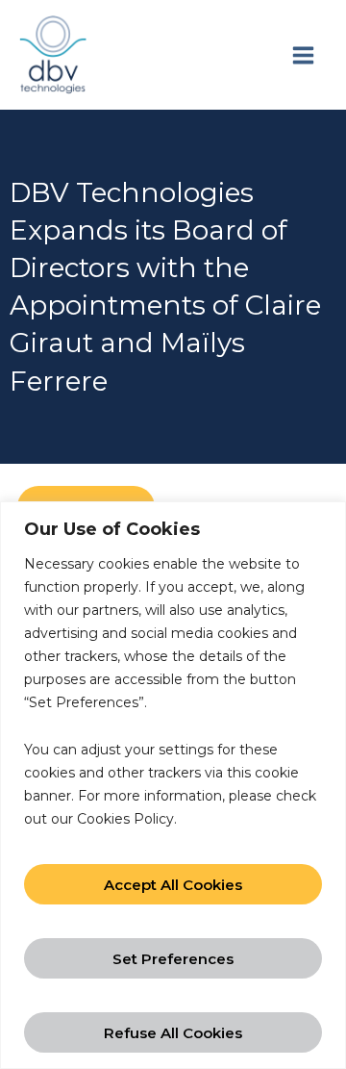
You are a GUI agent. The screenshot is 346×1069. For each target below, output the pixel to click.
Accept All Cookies (173, 885)
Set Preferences (173, 959)
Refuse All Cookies (173, 1033)
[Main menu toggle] (303, 55)
